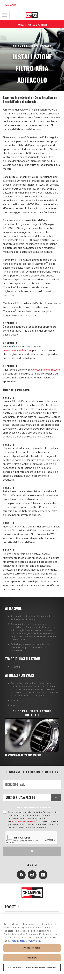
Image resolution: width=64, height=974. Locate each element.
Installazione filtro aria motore (23, 755)
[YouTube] (43, 874)
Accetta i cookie (32, 947)
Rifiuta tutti (32, 957)
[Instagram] (32, 874)
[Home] (32, 15)
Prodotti (11, 906)
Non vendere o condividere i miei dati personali (32, 967)
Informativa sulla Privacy (23, 821)
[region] (32, 944)
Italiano (10, 4)
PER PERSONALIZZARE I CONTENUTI (34, 807)
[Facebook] (21, 874)
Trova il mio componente (32, 24)
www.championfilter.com (17, 350)
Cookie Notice (19, 941)
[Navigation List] (4, 14)
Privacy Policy (34, 941)
